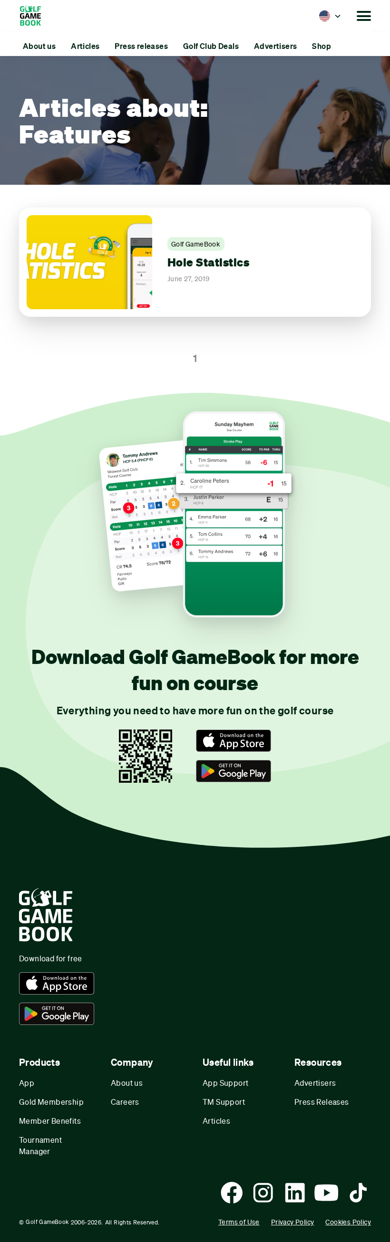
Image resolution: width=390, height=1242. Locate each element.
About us (127, 1082)
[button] (330, 15)
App (26, 1082)
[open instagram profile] (263, 1192)
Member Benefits (50, 1120)
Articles (216, 1120)
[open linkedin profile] (295, 1192)
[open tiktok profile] (358, 1192)
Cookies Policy (348, 1222)
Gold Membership (51, 1101)
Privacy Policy (292, 1222)
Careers (125, 1101)
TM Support (224, 1101)
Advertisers (315, 1082)
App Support (225, 1082)
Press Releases (321, 1101)
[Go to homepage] (35, 16)
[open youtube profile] (326, 1192)
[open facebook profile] (231, 1192)
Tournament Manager (40, 1145)
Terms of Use (239, 1222)
